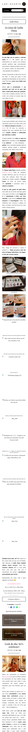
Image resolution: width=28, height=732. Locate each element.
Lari (16, 34)
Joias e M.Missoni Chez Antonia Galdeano (14, 620)
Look (20, 650)
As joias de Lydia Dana (14, 29)
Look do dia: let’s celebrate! (14, 645)
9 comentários (10, 604)
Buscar (22, 10)
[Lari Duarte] (14, 4)
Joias (20, 34)
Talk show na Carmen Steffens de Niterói (14, 634)
